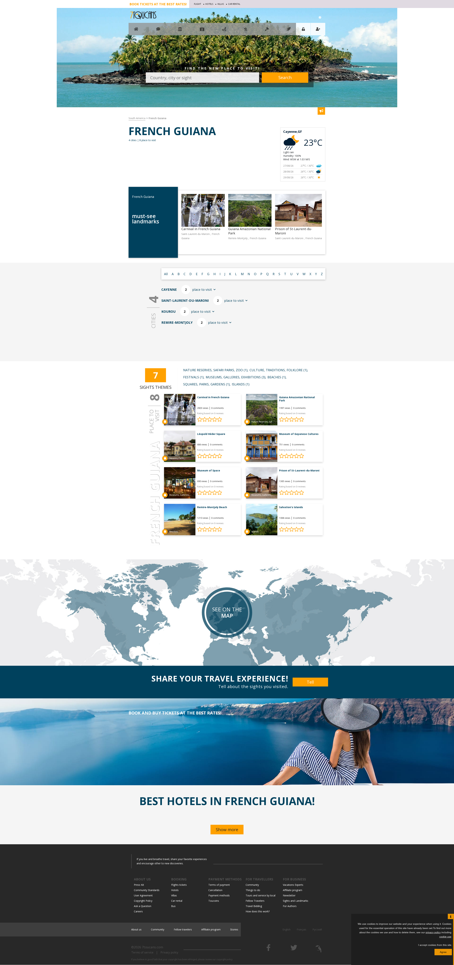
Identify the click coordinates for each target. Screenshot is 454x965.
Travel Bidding (254, 906)
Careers (138, 911)
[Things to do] (180, 30)
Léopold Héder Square (211, 434)
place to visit (198, 289)
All (166, 274)
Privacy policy (169, 952)
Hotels (209, 3)
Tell (310, 682)
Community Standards (146, 890)
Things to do (253, 890)
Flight (197, 3)
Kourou (168, 311)
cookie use (445, 936)
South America (137, 118)
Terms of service (142, 952)
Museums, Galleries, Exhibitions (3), (236, 377)
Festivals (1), (193, 377)
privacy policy (433, 932)
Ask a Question (142, 906)
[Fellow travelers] (245, 30)
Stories (234, 929)
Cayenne (169, 289)
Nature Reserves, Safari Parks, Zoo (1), (215, 370)
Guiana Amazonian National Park (297, 399)
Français (301, 929)
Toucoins (213, 900)
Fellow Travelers (255, 900)
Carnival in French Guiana (213, 397)
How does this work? (258, 911)
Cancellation (215, 890)
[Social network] (158, 30)
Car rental (234, 3)
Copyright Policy (143, 900)
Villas (220, 3)
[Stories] (288, 30)
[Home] (136, 30)
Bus (173, 906)
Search (285, 77)
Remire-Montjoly (177, 322)
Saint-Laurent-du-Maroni (185, 300)
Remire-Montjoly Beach (212, 507)
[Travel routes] (224, 30)
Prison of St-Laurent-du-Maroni (299, 470)
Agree (443, 952)
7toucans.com (152, 947)
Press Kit (139, 884)
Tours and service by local (260, 895)
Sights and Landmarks (295, 900)
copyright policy (224, 959)
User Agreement (143, 895)
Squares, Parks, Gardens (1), (207, 384)
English (286, 929)
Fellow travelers (183, 929)
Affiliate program (292, 890)
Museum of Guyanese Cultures (299, 434)
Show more (227, 829)
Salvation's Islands (291, 507)
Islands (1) (240, 384)
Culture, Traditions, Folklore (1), (279, 370)
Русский (317, 929)
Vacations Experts (293, 884)
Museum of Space (208, 470)
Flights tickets (179, 884)
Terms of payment (219, 884)
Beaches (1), (277, 377)
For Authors (290, 906)
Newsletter (289, 895)
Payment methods (219, 895)
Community (252, 884)
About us (136, 929)
